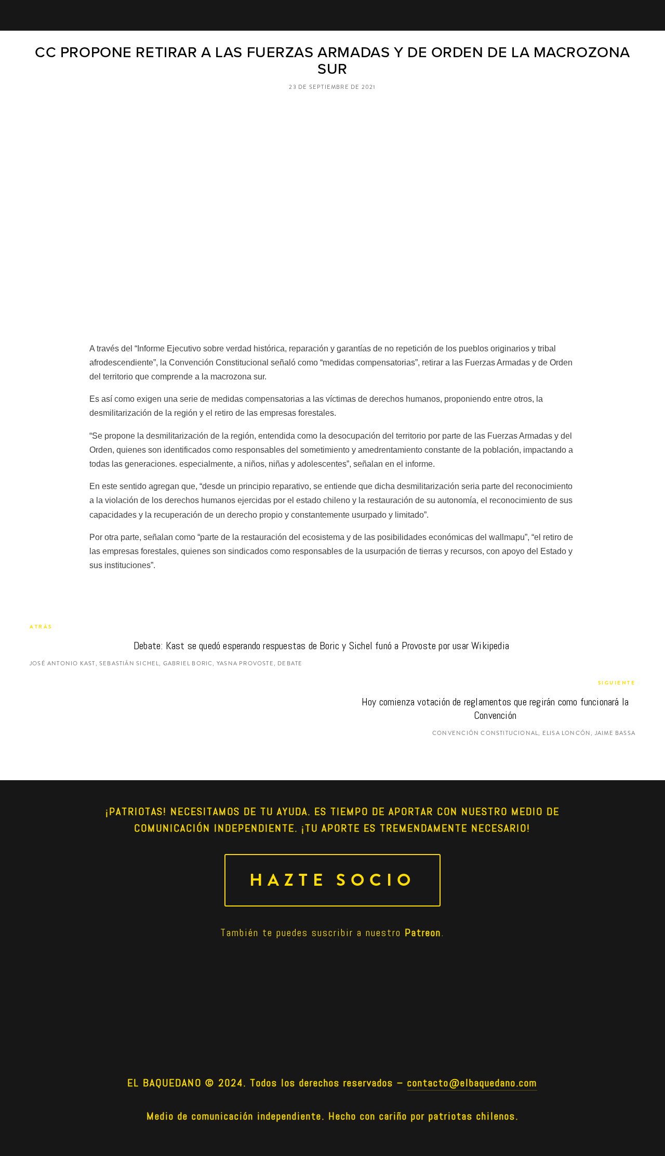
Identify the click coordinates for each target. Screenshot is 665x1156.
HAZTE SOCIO (332, 880)
